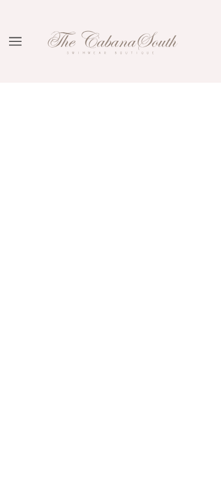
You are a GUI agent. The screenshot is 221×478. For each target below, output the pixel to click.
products (136, 231)
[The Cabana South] (110, 64)
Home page (124, 218)
